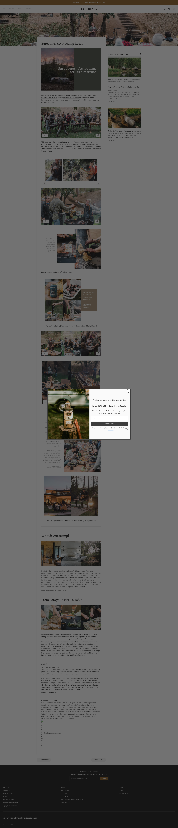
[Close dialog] (128, 391)
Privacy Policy (111, 430)
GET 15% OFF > (110, 424)
